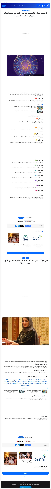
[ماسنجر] (16, 226)
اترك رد (25, 253)
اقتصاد (20, 5)
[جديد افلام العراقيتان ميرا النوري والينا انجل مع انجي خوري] (13, 238)
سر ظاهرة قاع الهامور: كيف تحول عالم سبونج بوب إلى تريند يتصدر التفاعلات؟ (25, 106)
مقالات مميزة (27, 10)
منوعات (7, 5)
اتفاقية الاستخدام (31, 484)
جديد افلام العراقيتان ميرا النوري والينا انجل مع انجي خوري (14, 244)
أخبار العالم (23, 5)
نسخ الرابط (21, 217)
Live (3, 5)
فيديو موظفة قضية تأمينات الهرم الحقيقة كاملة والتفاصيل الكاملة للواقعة (25, 110)
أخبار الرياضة (14, 5)
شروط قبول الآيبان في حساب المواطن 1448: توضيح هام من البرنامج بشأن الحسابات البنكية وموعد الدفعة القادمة (38, 245)
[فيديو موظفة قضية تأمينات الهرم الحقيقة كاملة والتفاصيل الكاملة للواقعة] (40, 111)
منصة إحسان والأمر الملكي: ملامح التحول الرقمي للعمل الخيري (26, 245)
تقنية (17, 5)
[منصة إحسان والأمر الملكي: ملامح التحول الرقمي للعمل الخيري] (25, 238)
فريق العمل (20, 484)
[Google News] (28, 221)
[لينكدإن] (19, 226)
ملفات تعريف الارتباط (25, 484)
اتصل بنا (18, 484)
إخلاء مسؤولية (14, 484)
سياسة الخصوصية (36, 484)
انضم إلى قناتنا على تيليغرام (26, 487)
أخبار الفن (10, 5)
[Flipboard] (20, 221)
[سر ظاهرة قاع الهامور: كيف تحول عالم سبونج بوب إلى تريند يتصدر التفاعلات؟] (40, 108)
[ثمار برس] (42, 5)
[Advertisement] (25, 25)
